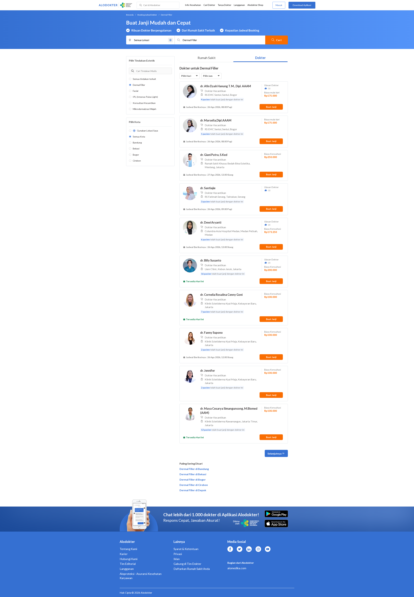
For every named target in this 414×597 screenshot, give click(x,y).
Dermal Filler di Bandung (194, 468)
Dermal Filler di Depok (193, 490)
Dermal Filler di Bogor (193, 479)
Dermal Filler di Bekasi (193, 474)
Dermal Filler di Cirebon (194, 484)
